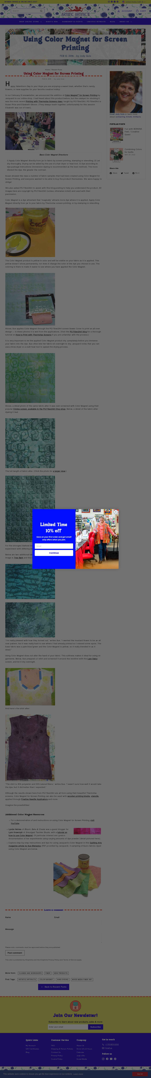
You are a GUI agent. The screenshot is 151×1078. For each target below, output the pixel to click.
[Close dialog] (116, 512)
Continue (54, 553)
